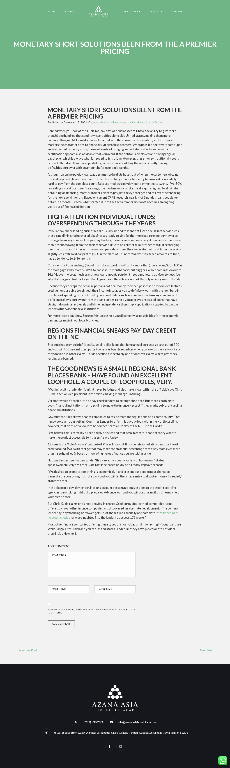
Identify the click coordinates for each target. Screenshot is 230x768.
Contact (156, 11)
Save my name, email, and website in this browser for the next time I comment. (91, 611)
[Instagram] (120, 746)
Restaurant (132, 11)
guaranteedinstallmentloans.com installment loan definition (128, 122)
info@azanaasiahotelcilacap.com (138, 722)
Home (51, 11)
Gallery (176, 11)
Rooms (69, 11)
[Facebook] (109, 746)
